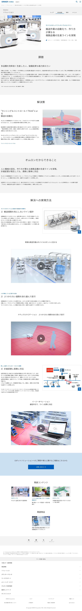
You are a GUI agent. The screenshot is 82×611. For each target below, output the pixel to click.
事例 (67, 12)
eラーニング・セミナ (7, 582)
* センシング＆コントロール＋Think (8, 143)
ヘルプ (30, 598)
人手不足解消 (56, 40)
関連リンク (72, 598)
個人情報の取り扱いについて (10, 602)
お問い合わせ (40, 467)
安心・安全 (70, 40)
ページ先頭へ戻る (41, 559)
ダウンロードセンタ (7, 574)
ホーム (3, 5)
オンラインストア (6, 593)
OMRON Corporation (10, 598)
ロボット (50, 40)
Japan (17, 1)
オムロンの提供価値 (7, 586)
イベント (74, 12)
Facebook (72, 602)
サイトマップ (51, 598)
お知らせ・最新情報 (7, 563)
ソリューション (9, 5)
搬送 (76, 40)
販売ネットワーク (6, 590)
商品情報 (4, 566)
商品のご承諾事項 (51, 602)
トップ (52, 12)
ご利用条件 (31, 602)
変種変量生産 (64, 40)
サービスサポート (6, 578)
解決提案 (59, 12)
